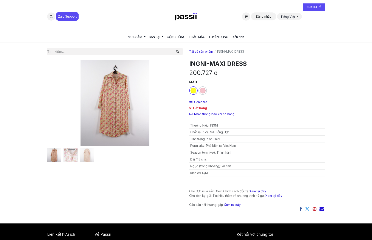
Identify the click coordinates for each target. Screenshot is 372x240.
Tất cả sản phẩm (201, 51)
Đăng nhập (263, 16)
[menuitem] (136, 37)
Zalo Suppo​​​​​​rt (67, 16)
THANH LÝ (313, 7)
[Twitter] (307, 209)
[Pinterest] (314, 209)
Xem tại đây (273, 195)
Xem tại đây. (258, 191)
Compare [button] (200, 102)
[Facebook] (300, 209)
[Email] (321, 209)
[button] (51, 16)
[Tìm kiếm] (177, 51)
